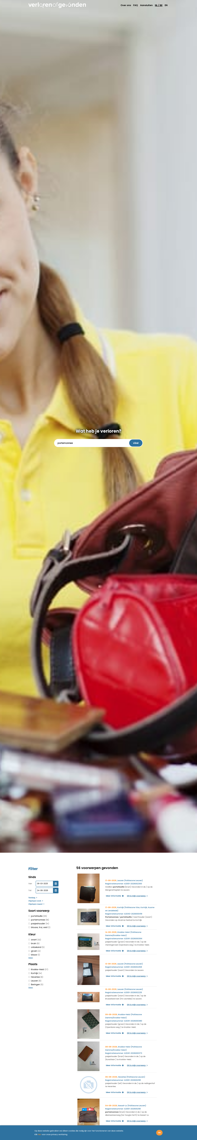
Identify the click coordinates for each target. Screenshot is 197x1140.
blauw (35, 954)
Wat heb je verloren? (98, 431)
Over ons (126, 5)
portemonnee (40, 919)
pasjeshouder (40, 923)
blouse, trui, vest (40, 927)
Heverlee (37, 977)
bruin (35, 943)
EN (166, 5)
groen (36, 950)
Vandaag (32, 898)
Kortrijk (36, 973)
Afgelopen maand (35, 904)
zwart (36, 939)
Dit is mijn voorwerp (136, 896)
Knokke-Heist (39, 969)
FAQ (135, 5)
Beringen (37, 984)
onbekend (38, 947)
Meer (30, 957)
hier (39, 1134)
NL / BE (158, 5)
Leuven (36, 980)
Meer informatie (113, 896)
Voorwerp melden (171, 577)
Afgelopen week (35, 901)
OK (159, 1132)
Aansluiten (146, 5)
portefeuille (39, 916)
